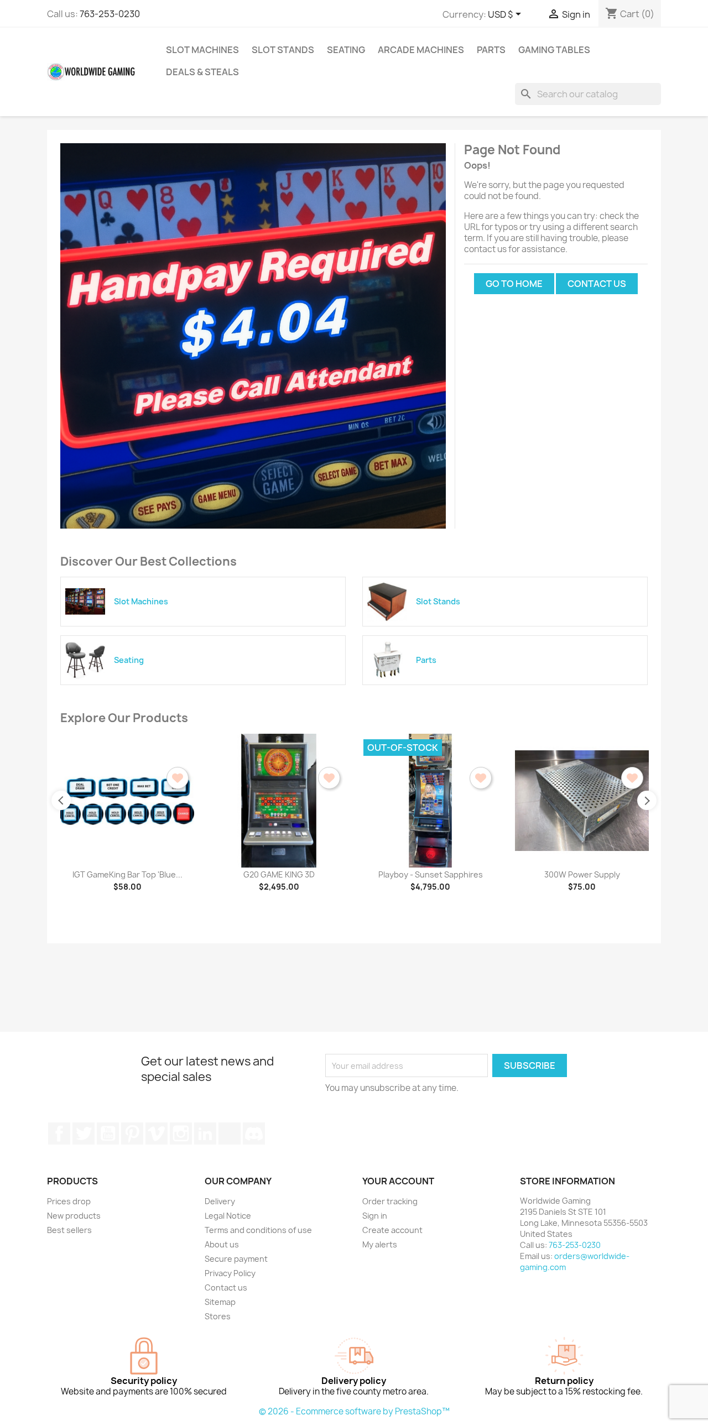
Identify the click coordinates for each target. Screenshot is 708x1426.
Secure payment (236, 1258)
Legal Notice (228, 1215)
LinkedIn (205, 1133)
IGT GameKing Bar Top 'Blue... (127, 874)
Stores (218, 1316)
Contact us (597, 284)
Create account (392, 1230)
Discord (254, 1133)
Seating (346, 50)
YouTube (108, 1133)
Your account (398, 1181)
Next (647, 800)
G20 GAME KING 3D (279, 874)
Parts (491, 50)
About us (222, 1244)
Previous (61, 800)
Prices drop (69, 1201)
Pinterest (132, 1133)
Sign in (374, 1215)
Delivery (220, 1201)
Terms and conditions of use (258, 1230)
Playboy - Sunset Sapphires (430, 874)
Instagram (181, 1133)
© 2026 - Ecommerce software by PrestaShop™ (354, 1411)
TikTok (229, 1133)
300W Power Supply (582, 874)
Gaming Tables (554, 50)
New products (74, 1215)
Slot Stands (283, 50)
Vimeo (156, 1133)
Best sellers (69, 1230)
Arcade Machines (421, 50)
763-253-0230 (110, 14)
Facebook (59, 1133)
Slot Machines (202, 50)
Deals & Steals (202, 72)
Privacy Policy (230, 1273)
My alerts (379, 1244)
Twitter (83, 1133)
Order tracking (390, 1201)
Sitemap (220, 1302)
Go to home (514, 284)
